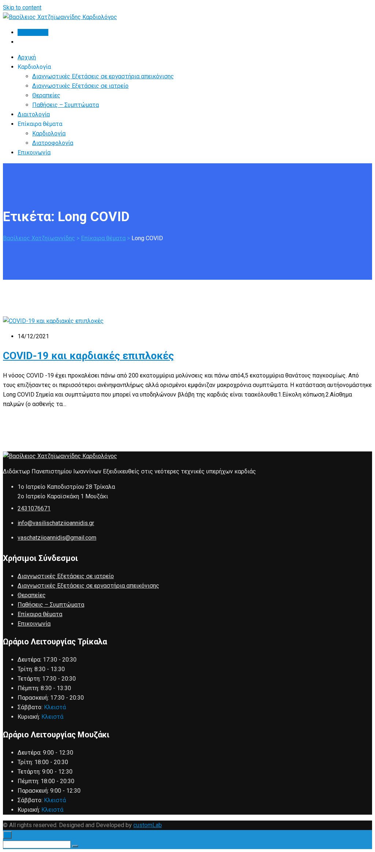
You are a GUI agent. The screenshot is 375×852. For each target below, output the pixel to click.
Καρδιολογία (49, 133)
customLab (147, 825)
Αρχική (27, 57)
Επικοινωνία (34, 152)
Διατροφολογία (52, 142)
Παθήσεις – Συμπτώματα (65, 104)
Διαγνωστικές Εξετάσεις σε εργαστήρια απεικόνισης (103, 76)
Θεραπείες (46, 95)
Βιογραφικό (33, 32)
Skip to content (22, 7)
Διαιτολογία (34, 114)
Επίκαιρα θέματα (40, 614)
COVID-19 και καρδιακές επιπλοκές (88, 356)
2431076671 (34, 508)
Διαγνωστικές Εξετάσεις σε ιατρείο (80, 85)
